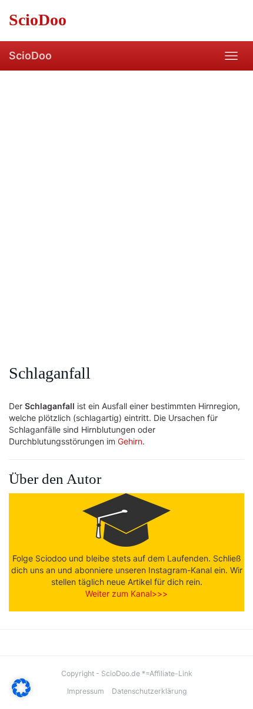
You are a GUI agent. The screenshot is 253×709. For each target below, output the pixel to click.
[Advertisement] (126, 202)
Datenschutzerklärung (149, 691)
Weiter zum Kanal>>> (126, 593)
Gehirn (130, 441)
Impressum (85, 691)
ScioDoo (30, 55)
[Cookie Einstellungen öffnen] (21, 694)
